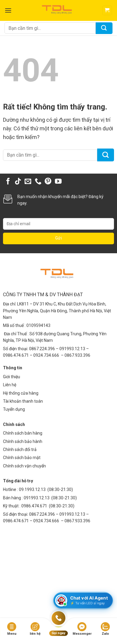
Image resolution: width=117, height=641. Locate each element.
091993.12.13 (37, 497)
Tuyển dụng (14, 409)
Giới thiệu (11, 376)
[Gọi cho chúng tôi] (38, 182)
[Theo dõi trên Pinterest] (48, 182)
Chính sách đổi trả (20, 449)
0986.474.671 (34, 505)
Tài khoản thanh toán (23, 401)
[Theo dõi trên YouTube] (58, 182)
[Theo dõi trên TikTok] (18, 182)
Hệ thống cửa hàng (20, 393)
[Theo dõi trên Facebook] (8, 182)
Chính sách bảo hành (22, 441)
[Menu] (8, 10)
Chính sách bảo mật (21, 457)
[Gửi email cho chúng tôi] (28, 182)
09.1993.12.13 (32, 489)
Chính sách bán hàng (22, 433)
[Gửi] (104, 28)
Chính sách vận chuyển (24, 466)
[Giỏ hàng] (107, 11)
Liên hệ (9, 384)
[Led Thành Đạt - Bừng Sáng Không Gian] (59, 10)
